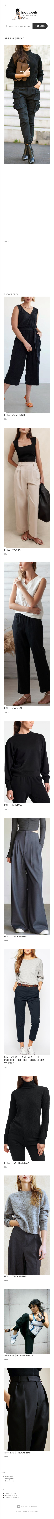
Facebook (9, 1481)
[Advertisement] (27, 205)
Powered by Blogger (29, 1506)
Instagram (9, 1479)
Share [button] (6, 241)
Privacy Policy (11, 1495)
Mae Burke (34, 1511)
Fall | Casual (13, 708)
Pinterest (9, 1477)
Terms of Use (10, 1493)
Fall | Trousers (15, 936)
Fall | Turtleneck (16, 1162)
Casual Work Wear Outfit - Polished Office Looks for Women (24, 1060)
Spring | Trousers (17, 1452)
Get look (40, 26)
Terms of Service (12, 1497)
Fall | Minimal (13, 805)
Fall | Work (12, 549)
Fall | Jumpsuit (14, 414)
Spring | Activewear (18, 1355)
